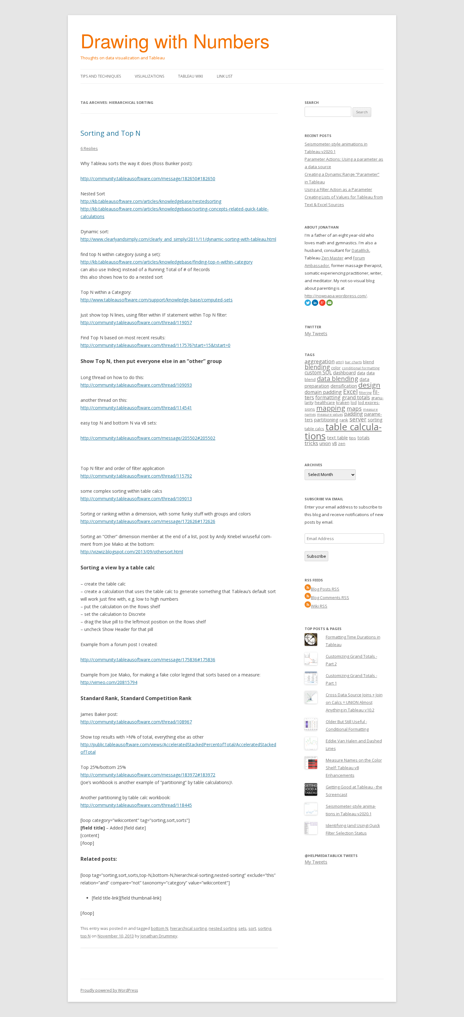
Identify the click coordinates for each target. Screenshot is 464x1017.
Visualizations (149, 76)
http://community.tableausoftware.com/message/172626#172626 (147, 521)
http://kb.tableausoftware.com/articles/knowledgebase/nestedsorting (150, 201)
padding (353, 413)
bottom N (159, 928)
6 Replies (89, 148)
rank (344, 420)
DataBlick (360, 250)
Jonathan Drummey (158, 936)
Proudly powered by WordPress (109, 990)
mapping (330, 408)
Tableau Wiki (190, 76)
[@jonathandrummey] (308, 304)
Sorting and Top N (110, 133)
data (361, 373)
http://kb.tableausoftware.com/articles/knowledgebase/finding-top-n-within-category (166, 262)
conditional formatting (360, 368)
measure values (330, 414)
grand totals (356, 397)
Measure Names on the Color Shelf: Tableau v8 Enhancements (354, 767)
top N (85, 936)
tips (352, 438)
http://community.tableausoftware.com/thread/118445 (136, 805)
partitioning (326, 420)
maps (354, 408)
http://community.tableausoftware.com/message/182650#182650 (147, 178)
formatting (328, 397)
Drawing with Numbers (175, 40)
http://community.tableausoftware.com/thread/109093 (136, 385)
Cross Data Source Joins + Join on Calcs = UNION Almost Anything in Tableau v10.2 (354, 702)
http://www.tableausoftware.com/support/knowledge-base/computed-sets (156, 300)
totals (363, 438)
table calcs (314, 428)
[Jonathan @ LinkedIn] (315, 304)
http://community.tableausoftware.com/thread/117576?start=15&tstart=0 (155, 345)
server (357, 419)
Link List (225, 76)
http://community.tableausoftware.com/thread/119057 (136, 322)
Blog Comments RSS (330, 597)
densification (343, 386)
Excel (350, 392)
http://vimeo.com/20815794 (108, 682)
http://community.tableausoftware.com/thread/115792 (136, 476)
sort (252, 928)
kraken (342, 402)
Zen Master (332, 258)
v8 (334, 443)
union (325, 443)
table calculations (343, 431)
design (369, 385)
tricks (311, 443)
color (336, 368)
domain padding (323, 392)
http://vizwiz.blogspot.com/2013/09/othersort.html (131, 552)
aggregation (320, 361)
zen (341, 443)
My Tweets (316, 333)
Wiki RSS (319, 606)
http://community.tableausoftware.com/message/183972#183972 (147, 775)
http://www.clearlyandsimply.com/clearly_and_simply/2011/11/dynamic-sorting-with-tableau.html (178, 239)
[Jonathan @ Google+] (322, 304)
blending (317, 367)
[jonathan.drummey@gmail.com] (329, 304)
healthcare (325, 402)
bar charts (353, 362)
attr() (340, 362)
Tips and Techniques (100, 76)
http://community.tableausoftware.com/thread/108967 (136, 722)
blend (368, 362)
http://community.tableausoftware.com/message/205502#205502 (147, 438)
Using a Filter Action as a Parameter (338, 189)
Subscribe (316, 556)
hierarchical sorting (188, 928)
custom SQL (318, 372)
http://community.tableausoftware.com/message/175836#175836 (147, 660)
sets (242, 928)
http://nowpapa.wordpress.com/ (336, 296)
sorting (264, 928)
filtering (365, 392)
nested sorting (222, 928)
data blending (337, 378)
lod (354, 402)
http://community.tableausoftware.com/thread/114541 (136, 408)
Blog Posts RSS (325, 589)
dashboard (344, 373)
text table (337, 438)
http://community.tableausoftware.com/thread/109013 (136, 499)
